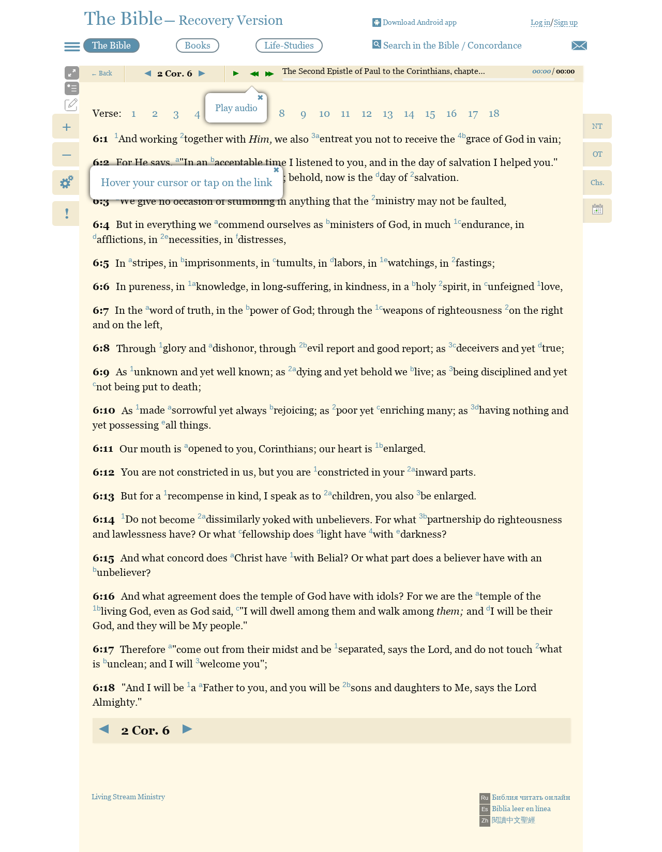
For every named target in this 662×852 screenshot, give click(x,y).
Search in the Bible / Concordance (451, 45)
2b (303, 345)
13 (388, 113)
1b (379, 446)
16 (451, 113)
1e (384, 260)
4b (462, 136)
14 (409, 113)
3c (452, 345)
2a (292, 368)
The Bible (111, 45)
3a (315, 136)
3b (423, 516)
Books (197, 45)
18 (494, 113)
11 (345, 113)
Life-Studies (289, 45)
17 (473, 113)
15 (430, 113)
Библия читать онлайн (525, 797)
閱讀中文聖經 (508, 820)
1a (192, 283)
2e (164, 236)
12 (367, 113)
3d (475, 407)
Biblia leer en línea (516, 808)
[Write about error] (579, 45)
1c (457, 221)
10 (324, 113)
